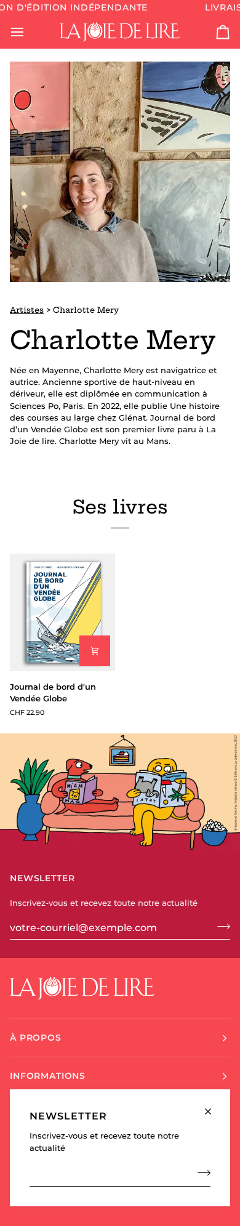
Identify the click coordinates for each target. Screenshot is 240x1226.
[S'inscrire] (200, 1173)
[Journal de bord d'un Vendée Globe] (62, 612)
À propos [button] (36, 1037)
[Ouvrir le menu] (28, 32)
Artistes (27, 310)
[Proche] (213, 1106)
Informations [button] (48, 1075)
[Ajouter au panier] (94, 650)
